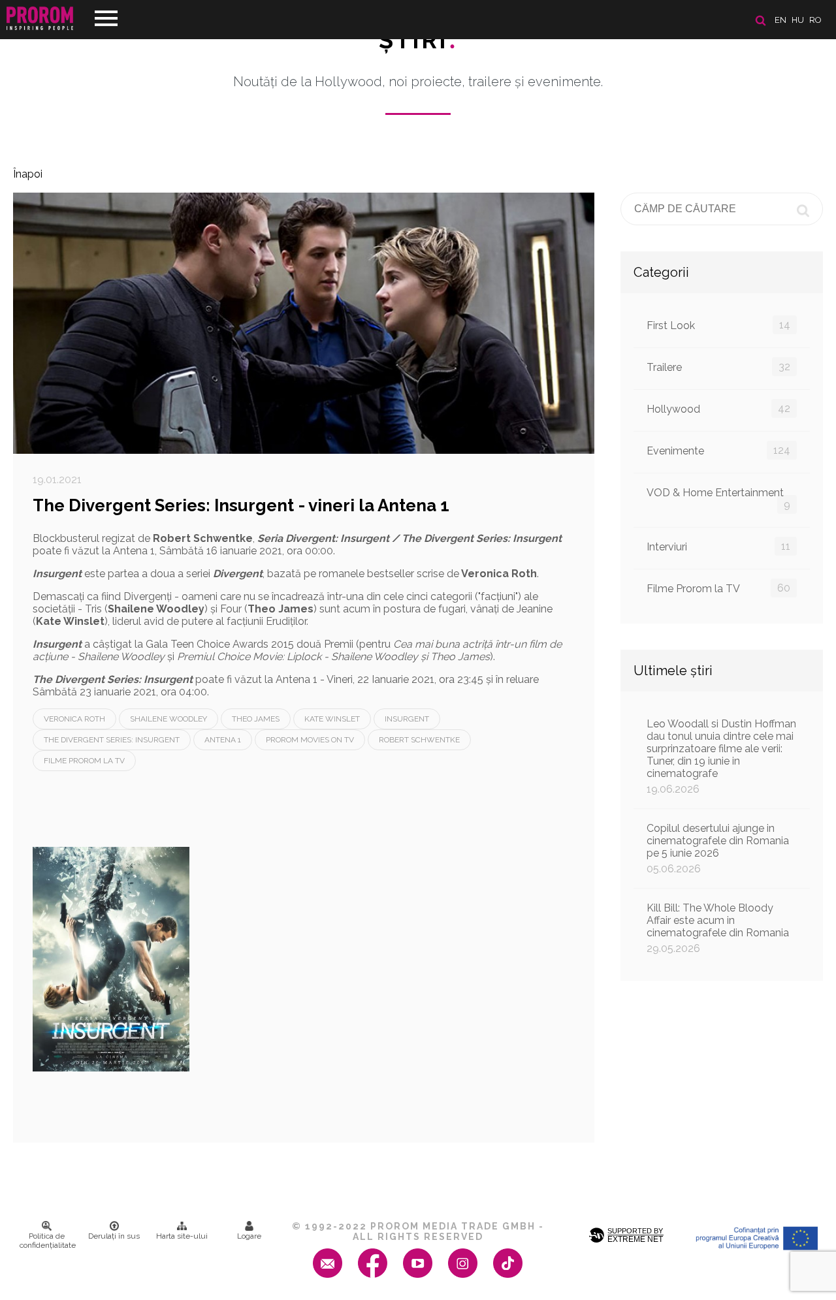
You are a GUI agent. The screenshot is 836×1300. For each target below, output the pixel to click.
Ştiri (418, 40)
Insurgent (407, 718)
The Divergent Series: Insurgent (112, 739)
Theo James (256, 718)
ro (815, 20)
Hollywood (718, 408)
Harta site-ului (182, 1236)
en (780, 20)
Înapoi (27, 174)
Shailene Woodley (168, 718)
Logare (249, 1236)
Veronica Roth (74, 718)
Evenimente (718, 450)
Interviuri (718, 546)
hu (798, 20)
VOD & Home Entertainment (718, 498)
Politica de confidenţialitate (48, 1240)
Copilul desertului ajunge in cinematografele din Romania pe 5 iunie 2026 (718, 848)
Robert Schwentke (419, 739)
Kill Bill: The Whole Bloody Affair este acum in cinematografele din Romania (718, 928)
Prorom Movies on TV (310, 739)
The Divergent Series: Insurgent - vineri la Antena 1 (241, 505)
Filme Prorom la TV (84, 760)
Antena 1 (222, 739)
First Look (718, 325)
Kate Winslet (332, 718)
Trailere (718, 366)
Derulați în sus (114, 1236)
